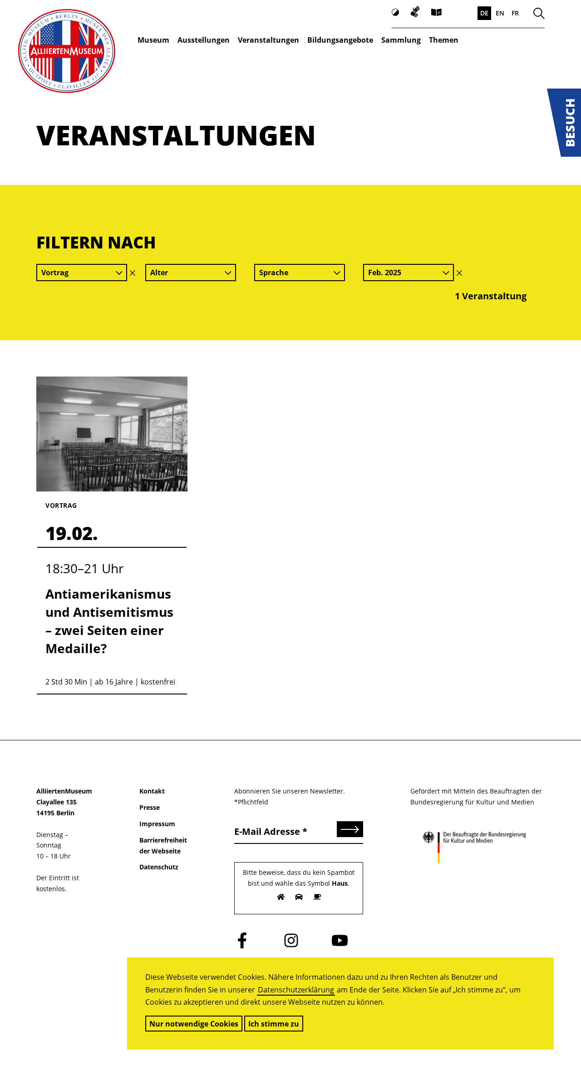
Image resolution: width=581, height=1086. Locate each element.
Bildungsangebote (340, 40)
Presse (149, 807)
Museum (153, 40)
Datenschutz (158, 867)
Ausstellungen (203, 40)
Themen (443, 40)
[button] (564, 123)
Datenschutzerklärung (296, 990)
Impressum (157, 823)
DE (484, 13)
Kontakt (152, 791)
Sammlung (401, 40)
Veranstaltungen (268, 40)
